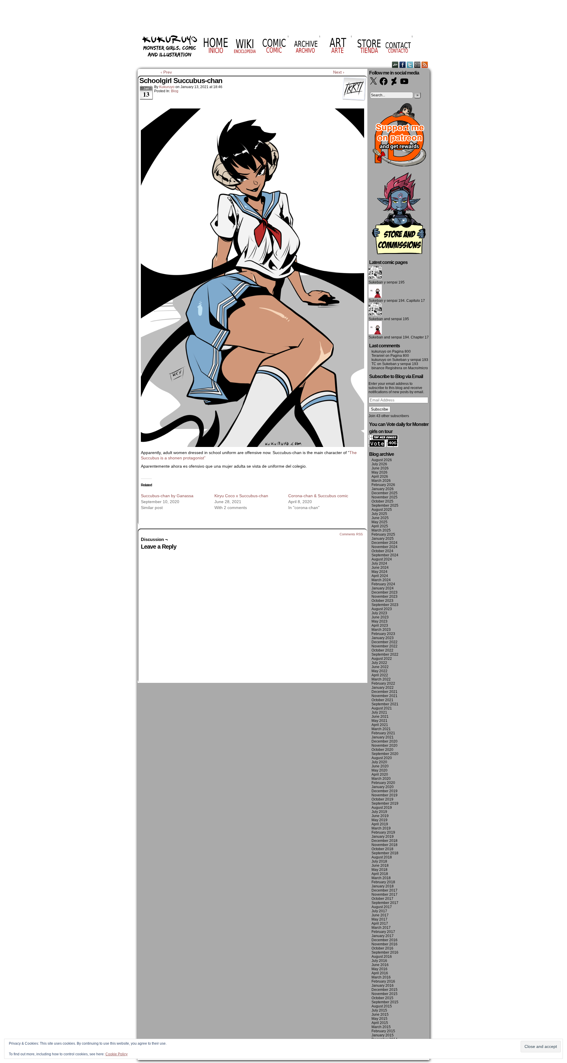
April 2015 (380, 1023)
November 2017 (384, 894)
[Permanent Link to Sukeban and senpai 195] (375, 315)
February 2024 (383, 584)
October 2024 (382, 551)
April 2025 (380, 526)
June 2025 (380, 518)
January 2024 (383, 588)
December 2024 (384, 543)
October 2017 (382, 899)
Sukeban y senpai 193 (410, 360)
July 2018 (379, 861)
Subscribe (379, 409)
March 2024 (381, 580)
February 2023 (383, 634)
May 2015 (379, 1019)
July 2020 (379, 762)
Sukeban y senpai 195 (387, 282)
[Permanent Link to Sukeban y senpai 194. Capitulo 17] (375, 296)
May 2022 (379, 671)
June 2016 (380, 965)
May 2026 (379, 472)
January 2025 (383, 539)
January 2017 (383, 936)
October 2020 (382, 750)
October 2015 (382, 998)
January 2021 (383, 737)
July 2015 (379, 1010)
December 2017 (384, 890)
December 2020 (384, 741)
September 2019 (385, 803)
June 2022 (380, 667)
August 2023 (382, 609)
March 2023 (381, 630)
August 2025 (382, 510)
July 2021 (379, 712)
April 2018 (380, 874)
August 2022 (382, 659)
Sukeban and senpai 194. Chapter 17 (399, 337)
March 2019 (381, 828)
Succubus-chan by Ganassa (167, 495)
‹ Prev (166, 72)
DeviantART (395, 64)
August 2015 (382, 1006)
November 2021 (384, 696)
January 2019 (383, 836)
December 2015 (384, 990)
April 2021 (380, 725)
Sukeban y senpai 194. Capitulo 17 (397, 301)
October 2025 (382, 501)
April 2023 (380, 625)
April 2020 (380, 774)
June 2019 (380, 816)
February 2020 (383, 783)
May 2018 (379, 870)
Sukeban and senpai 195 (389, 319)
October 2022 (382, 650)
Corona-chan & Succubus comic (318, 495)
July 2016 (379, 961)
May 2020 (379, 770)
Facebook (402, 64)
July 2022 (379, 663)
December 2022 (384, 642)
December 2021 (384, 692)
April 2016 (380, 973)
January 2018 (383, 886)
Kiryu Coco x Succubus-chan (241, 495)
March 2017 (381, 928)
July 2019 (379, 812)
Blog (174, 91)
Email (417, 64)
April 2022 (380, 675)
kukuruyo (167, 87)
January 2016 (383, 985)
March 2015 (381, 1027)
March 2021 (381, 729)
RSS (424, 64)
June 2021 (380, 716)
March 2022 (381, 679)
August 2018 (382, 857)
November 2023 (384, 596)
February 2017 (383, 932)
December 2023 (384, 592)
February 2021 (383, 733)
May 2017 (379, 919)
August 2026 (382, 460)
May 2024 (379, 572)
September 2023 (385, 605)
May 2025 (379, 522)
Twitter (410, 64)
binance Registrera (387, 368)
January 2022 (383, 688)
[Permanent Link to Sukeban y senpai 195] (375, 278)
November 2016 (384, 944)
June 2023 (380, 617)
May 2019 (379, 820)
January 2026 (383, 489)
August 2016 (382, 957)
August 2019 (382, 808)
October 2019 (382, 799)
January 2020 (383, 787)
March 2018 (381, 878)
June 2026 (380, 468)
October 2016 (382, 948)
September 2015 (385, 1002)
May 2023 (379, 621)
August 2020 (382, 758)
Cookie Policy (116, 1054)
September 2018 (385, 853)
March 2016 (381, 977)
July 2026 (379, 464)
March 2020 (381, 779)
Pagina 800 (401, 351)
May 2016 (379, 969)
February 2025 (383, 534)
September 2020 (385, 754)
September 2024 (385, 555)
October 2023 (382, 601)
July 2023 (379, 613)
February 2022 (383, 683)
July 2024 (379, 563)
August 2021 (382, 708)
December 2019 (384, 791)
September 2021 (385, 704)
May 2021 (379, 721)
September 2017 (385, 903)
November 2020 (384, 745)
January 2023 (383, 638)
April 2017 (380, 923)
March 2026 (381, 481)
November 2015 (384, 994)
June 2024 (380, 567)
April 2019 (380, 824)
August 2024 (382, 559)
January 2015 (383, 1035)
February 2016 (383, 981)
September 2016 (385, 952)
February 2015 (383, 1031)
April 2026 (380, 476)
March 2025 (381, 530)
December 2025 (384, 493)
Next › (338, 72)
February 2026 (383, 485)
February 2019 (383, 832)
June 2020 (380, 766)
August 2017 (382, 907)
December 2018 (384, 841)
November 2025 (384, 497)
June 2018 (380, 865)
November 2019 (384, 795)
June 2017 (380, 915)
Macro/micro (418, 368)
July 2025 (379, 514)
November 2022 (384, 646)
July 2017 (379, 911)
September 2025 (385, 505)
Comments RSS (351, 534)
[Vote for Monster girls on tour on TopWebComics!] (383, 446)
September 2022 (385, 654)
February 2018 (383, 882)
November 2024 (384, 547)
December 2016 (384, 940)
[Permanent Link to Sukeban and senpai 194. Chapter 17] (375, 333)
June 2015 (380, 1014)
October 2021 (382, 700)
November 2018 (384, 845)
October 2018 (382, 849)
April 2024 (380, 576)
